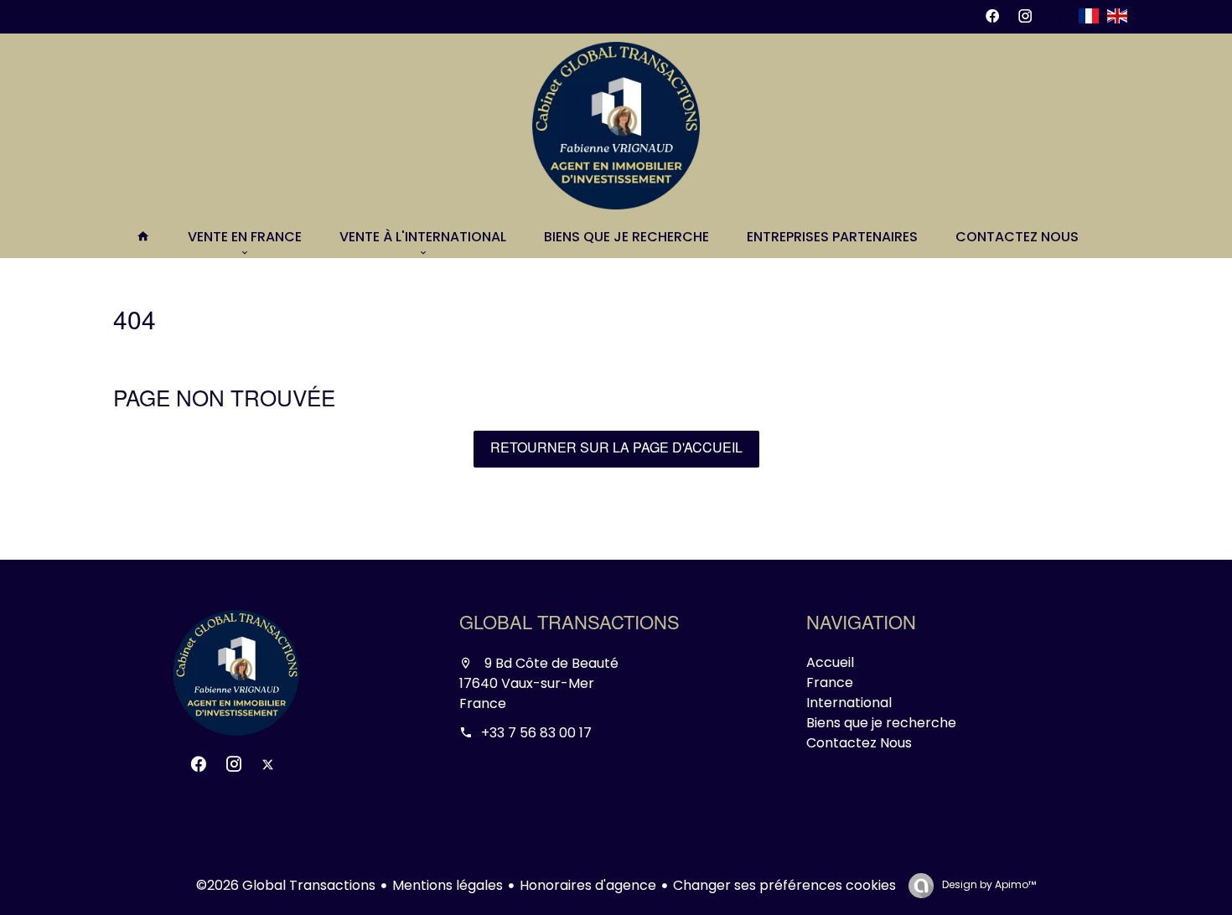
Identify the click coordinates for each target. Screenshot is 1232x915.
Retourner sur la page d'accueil (616, 449)
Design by (988, 884)
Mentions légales (447, 885)
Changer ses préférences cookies (784, 885)
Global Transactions (569, 625)
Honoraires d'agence (588, 885)
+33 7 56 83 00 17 (536, 732)
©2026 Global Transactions (285, 885)
